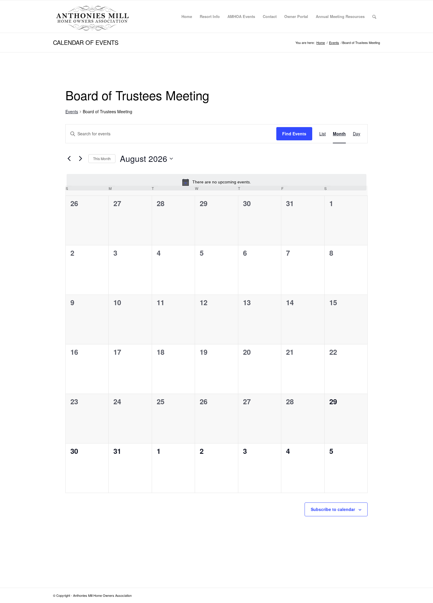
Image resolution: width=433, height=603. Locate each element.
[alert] (216, 182)
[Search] (374, 16)
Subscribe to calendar (333, 509)
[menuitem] (187, 16)
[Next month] (80, 158)
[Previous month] (68, 158)
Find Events (294, 134)
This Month (102, 158)
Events (71, 111)
